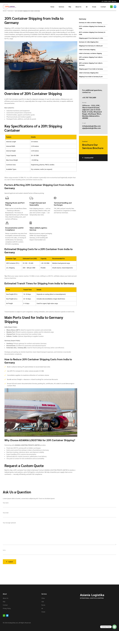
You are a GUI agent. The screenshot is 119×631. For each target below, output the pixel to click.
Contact (5, 605)
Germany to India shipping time (88, 42)
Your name (5, 502)
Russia (43, 605)
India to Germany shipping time (88, 73)
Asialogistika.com (13, 623)
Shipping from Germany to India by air (91, 46)
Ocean (43, 612)
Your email (5, 512)
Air (42, 608)
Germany (82, 19)
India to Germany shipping (87, 49)
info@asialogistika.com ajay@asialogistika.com (91, 127)
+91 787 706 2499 (89, 97)
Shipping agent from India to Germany (91, 69)
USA (42, 601)
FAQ (4, 601)
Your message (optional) (9, 522)
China (43, 598)
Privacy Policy (7, 608)
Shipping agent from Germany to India (91, 38)
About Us (5, 598)
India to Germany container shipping (90, 53)
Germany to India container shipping (90, 22)
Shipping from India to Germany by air (91, 76)
